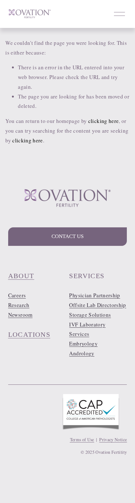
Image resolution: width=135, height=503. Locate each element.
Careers (17, 295)
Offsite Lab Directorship (97, 305)
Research (19, 305)
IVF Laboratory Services (87, 329)
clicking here (103, 120)
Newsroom (20, 314)
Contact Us (67, 236)
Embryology (83, 343)
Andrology (81, 353)
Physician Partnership (94, 295)
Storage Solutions (90, 314)
